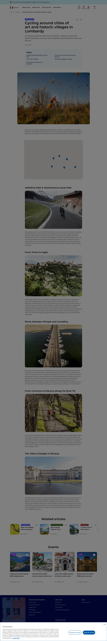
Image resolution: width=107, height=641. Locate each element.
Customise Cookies (74, 632)
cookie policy (16, 638)
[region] (53, 631)
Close (104, 624)
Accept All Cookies (89, 632)
